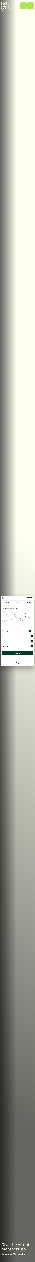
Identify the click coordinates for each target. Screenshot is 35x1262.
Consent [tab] (6, 602)
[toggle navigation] (30, 5)
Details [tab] (18, 602)
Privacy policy (27, 624)
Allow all (17, 653)
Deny (17, 662)
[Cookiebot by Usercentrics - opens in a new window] (26, 598)
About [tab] (29, 602)
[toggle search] (23, 5)
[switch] (30, 636)
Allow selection (17, 658)
